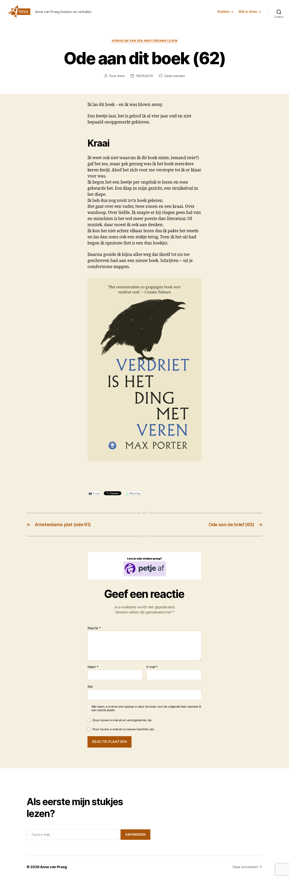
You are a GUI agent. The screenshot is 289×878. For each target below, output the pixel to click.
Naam (92, 667)
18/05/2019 (144, 76)
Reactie (94, 628)
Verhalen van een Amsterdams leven (144, 41)
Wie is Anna (247, 11)
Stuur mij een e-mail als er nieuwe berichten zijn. (123, 729)
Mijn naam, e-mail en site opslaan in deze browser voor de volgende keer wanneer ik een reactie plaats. (146, 708)
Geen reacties (174, 76)
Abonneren (135, 834)
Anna (121, 76)
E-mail (152, 667)
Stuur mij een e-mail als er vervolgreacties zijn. (122, 720)
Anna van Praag (53, 867)
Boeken (223, 11)
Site (90, 686)
